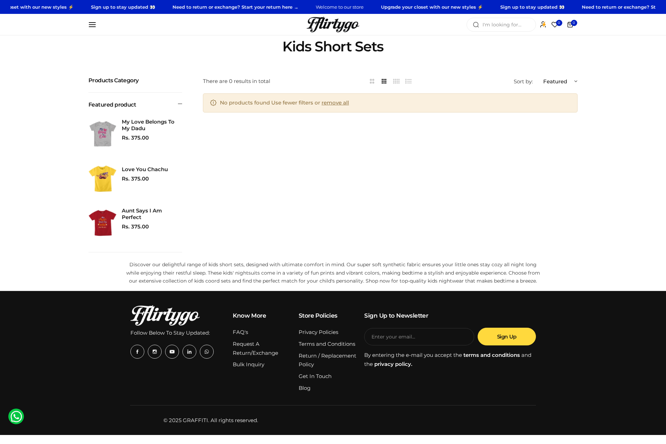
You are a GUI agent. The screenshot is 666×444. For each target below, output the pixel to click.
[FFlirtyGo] (333, 24)
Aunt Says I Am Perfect (142, 213)
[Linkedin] (189, 352)
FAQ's (240, 332)
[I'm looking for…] (476, 25)
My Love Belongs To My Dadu (148, 125)
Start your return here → (259, 7)
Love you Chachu (145, 169)
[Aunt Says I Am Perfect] (102, 223)
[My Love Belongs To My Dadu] (102, 134)
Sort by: (523, 81)
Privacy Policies (318, 332)
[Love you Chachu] (102, 178)
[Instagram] (155, 352)
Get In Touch (315, 376)
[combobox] (501, 25)
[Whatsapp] (207, 352)
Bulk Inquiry (248, 364)
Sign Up (506, 336)
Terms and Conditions (327, 344)
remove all (335, 102)
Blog (304, 388)
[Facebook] (137, 352)
